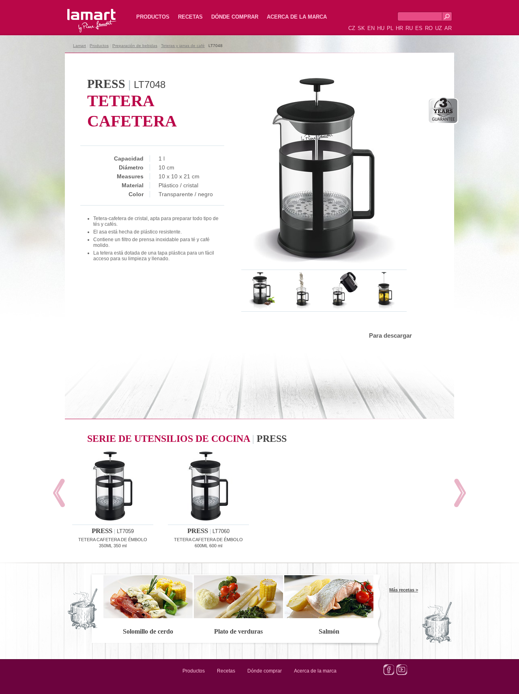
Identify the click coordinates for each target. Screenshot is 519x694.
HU (380, 28)
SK (361, 28)
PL (390, 28)
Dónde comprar (234, 17)
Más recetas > (403, 589)
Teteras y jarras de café (183, 45)
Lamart (83, 14)
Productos (152, 17)
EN (371, 28)
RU (409, 28)
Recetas (190, 17)
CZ (351, 28)
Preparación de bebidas (134, 45)
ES (418, 28)
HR (399, 28)
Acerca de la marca (297, 17)
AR (448, 28)
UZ (438, 28)
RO (429, 28)
